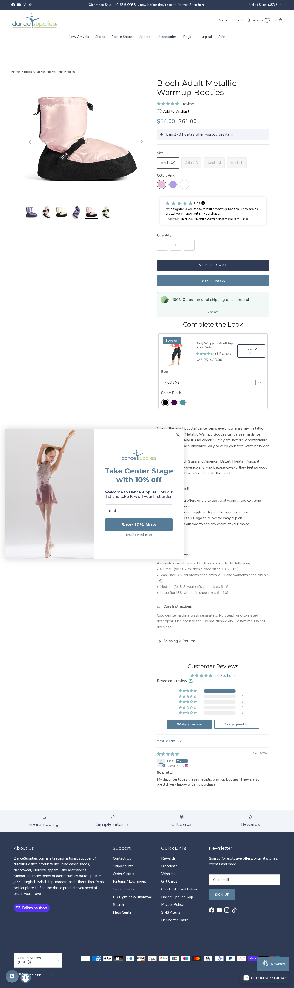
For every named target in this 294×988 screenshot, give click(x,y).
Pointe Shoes (122, 36)
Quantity (164, 235)
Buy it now (213, 280)
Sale (221, 36)
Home (15, 72)
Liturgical (205, 36)
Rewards (168, 858)
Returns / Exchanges (129, 881)
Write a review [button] (189, 724)
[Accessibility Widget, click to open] (25, 978)
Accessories (167, 36)
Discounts (169, 866)
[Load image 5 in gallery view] (86, 140)
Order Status (123, 873)
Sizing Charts (123, 889)
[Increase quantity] (189, 245)
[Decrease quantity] (162, 245)
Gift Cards (169, 881)
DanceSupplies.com (38, 974)
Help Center (123, 912)
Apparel (145, 36)
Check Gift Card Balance (180, 889)
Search (118, 904)
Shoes (100, 36)
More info (213, 312)
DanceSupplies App (177, 897)
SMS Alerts (171, 912)
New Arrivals (79, 36)
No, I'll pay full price (139, 534)
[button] (168, 103)
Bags (187, 36)
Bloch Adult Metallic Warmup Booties (49, 72)
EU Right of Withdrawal (132, 897)
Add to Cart (212, 265)
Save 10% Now (139, 524)
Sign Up (222, 894)
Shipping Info (123, 866)
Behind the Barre (174, 920)
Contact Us (122, 858)
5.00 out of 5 (225, 675)
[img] (168, 754)
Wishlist (168, 873)
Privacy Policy (172, 904)
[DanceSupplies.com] (34, 20)
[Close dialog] (178, 434)
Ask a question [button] (236, 724)
